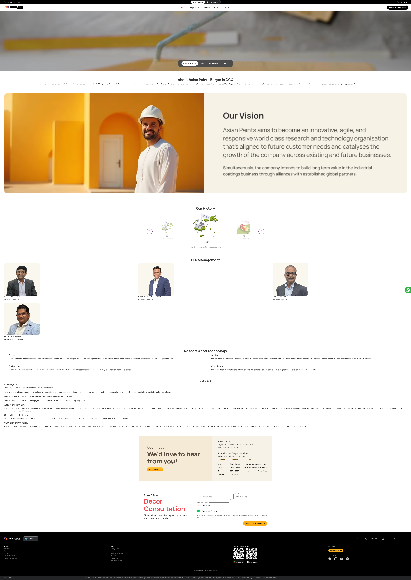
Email (237, 494)
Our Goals (205, 380)
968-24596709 (235, 471)
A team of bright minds (15, 405)
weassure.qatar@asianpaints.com (256, 467)
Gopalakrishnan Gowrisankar (149, 297)
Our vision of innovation (16, 423)
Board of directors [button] (190, 63)
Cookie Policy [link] (114, 558)
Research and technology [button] (211, 63)
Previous (150, 231)
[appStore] (238, 561)
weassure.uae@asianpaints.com (255, 464)
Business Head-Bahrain (13, 339)
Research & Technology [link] (11, 558)
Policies (113, 546)
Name (201, 494)
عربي (20, 2)
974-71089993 (235, 467)
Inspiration (194, 7)
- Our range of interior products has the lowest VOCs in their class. (30, 388)
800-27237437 (11, 2)
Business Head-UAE (280, 300)
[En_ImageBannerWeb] (205, 143)
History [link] (6, 553)
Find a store (403, 2)
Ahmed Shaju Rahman (13, 336)
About (6, 546)
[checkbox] (199, 511)
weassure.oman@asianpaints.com (256, 471)
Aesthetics (216, 355)
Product (12, 355)
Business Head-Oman (147, 300)
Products (206, 7)
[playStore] (251, 561)
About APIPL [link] (7, 549)
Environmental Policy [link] (117, 553)
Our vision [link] (7, 551)
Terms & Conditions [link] (116, 560)
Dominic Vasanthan (12, 297)
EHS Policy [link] (114, 556)
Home (183, 7)
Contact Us (357, 538)
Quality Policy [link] (115, 549)
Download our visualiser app (241, 546)
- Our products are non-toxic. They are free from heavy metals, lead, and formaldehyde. (38, 396)
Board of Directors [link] (9, 556)
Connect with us (333, 556)
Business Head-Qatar (12, 300)
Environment (15, 366)
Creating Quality (12, 384)
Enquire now (153, 469)
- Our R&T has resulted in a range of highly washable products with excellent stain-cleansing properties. (44, 400)
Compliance (217, 366)
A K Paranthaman (279, 297)
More (226, 7)
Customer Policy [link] (115, 551)
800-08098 (234, 474)
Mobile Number (204, 502)
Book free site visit (253, 523)
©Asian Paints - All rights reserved (205, 571)
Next (261, 231)
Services (217, 7)
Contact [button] (226, 63)
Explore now (334, 551)
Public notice (8, 578)
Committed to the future (16, 415)
